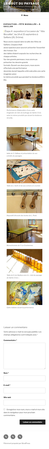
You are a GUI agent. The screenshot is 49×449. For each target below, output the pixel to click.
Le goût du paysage (21, 3)
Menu (26, 15)
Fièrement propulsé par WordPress (17, 443)
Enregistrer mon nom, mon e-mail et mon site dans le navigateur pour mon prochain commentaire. (24, 412)
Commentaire (10, 340)
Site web (7, 397)
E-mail (7, 385)
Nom (6, 373)
